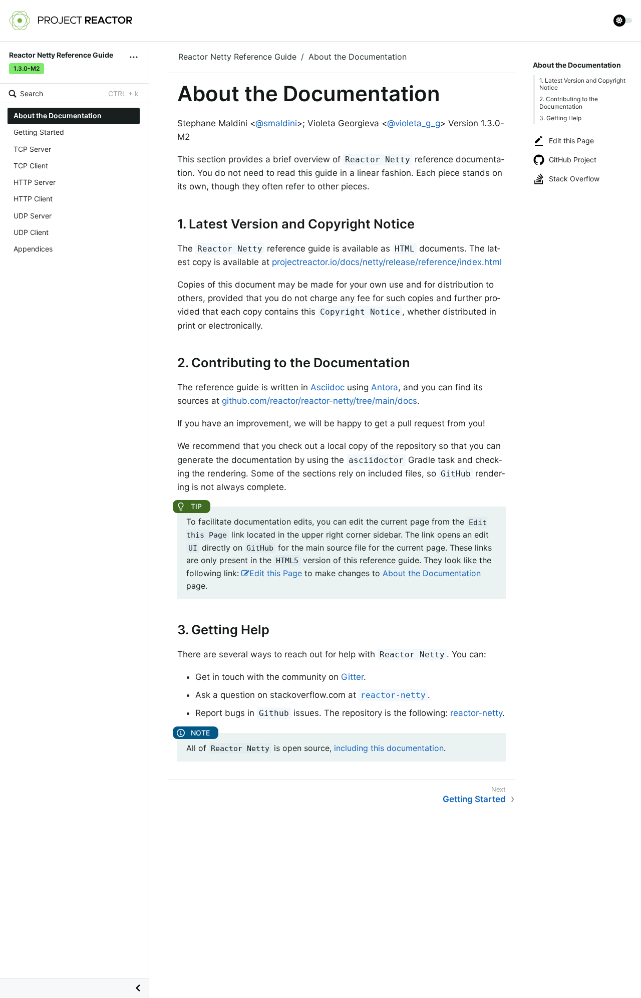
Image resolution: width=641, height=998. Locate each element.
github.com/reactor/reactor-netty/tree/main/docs (319, 401)
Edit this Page (571, 140)
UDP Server (33, 215)
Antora (384, 387)
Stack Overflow (574, 178)
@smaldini (276, 123)
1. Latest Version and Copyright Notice (582, 84)
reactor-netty (476, 713)
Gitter (352, 677)
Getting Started (39, 132)
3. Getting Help (560, 118)
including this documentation (389, 748)
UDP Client (31, 232)
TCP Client (31, 165)
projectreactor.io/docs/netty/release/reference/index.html (387, 262)
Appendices (33, 248)
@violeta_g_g (413, 123)
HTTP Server (35, 182)
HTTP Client (33, 198)
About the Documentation (58, 115)
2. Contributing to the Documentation (568, 102)
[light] (623, 20)
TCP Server (32, 148)
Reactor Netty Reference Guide (237, 57)
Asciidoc (327, 387)
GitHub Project (572, 159)
